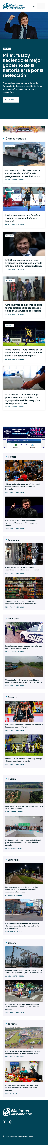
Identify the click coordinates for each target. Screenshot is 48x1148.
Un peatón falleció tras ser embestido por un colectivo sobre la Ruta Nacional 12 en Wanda (23, 681)
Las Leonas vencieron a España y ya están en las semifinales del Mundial (22, 218)
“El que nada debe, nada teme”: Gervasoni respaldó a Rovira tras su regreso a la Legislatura (22, 486)
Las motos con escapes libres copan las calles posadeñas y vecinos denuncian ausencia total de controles (21, 889)
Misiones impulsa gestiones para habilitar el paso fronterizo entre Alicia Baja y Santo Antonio (23, 842)
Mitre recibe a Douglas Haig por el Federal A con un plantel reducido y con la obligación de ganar (23, 352)
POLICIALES (10, 146)
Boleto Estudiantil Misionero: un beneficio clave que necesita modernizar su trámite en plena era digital (23, 925)
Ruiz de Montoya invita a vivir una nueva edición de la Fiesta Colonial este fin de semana (21, 1087)
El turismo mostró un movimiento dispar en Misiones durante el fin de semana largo (23, 1052)
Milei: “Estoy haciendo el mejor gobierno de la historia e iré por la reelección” (23, 65)
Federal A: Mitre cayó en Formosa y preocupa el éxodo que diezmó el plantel (23, 759)
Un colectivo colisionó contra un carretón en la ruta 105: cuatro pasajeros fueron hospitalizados (23, 173)
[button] (33, 6)
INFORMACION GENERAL (14, 370)
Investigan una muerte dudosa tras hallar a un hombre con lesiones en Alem (23, 647)
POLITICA (7, 48)
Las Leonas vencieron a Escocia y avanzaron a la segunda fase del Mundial (24, 726)
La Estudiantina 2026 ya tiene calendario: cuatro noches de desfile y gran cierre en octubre (22, 1006)
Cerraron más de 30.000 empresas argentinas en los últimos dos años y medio (22, 568)
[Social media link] (4, 1122)
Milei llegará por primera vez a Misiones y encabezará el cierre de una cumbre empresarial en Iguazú (23, 263)
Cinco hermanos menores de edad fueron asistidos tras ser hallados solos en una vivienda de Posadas (23, 308)
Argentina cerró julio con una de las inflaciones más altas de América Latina (21, 602)
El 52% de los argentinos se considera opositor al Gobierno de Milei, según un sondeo (21, 523)
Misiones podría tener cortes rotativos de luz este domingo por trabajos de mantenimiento (23, 971)
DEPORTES (9, 191)
